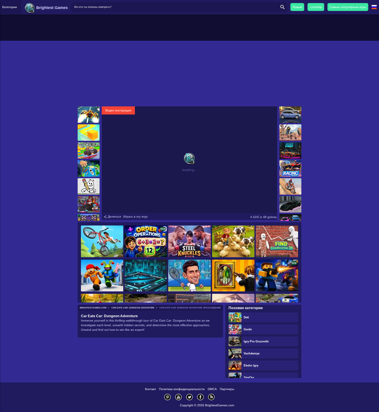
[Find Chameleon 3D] (277, 241)
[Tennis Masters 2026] (189, 276)
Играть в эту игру (135, 216)
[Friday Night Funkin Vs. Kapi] (89, 204)
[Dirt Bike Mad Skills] (290, 186)
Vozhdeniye (251, 353)
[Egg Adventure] (89, 186)
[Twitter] (189, 397)
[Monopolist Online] (146, 276)
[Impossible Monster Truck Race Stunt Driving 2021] (89, 150)
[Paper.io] (89, 132)
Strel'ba (249, 377)
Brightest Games (51, 7)
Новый (297, 7)
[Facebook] (200, 397)
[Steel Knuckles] (189, 241)
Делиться (114, 216)
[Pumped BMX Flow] (102, 241)
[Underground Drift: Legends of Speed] (290, 204)
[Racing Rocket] (290, 168)
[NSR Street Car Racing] (290, 150)
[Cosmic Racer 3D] (89, 114)
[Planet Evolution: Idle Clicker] (89, 168)
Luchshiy (316, 7)
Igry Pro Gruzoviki (256, 341)
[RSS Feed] (211, 397)
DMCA (212, 389)
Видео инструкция (118, 110)
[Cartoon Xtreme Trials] (290, 132)
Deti (246, 317)
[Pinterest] (168, 397)
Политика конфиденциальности (182, 389)
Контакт (150, 389)
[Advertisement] (189, 73)
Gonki (248, 329)
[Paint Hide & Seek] (233, 276)
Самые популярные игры (348, 7)
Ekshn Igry (251, 365)
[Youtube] (178, 397)
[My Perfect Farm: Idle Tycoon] (233, 241)
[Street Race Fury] (290, 114)
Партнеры (227, 389)
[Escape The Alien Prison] (102, 276)
